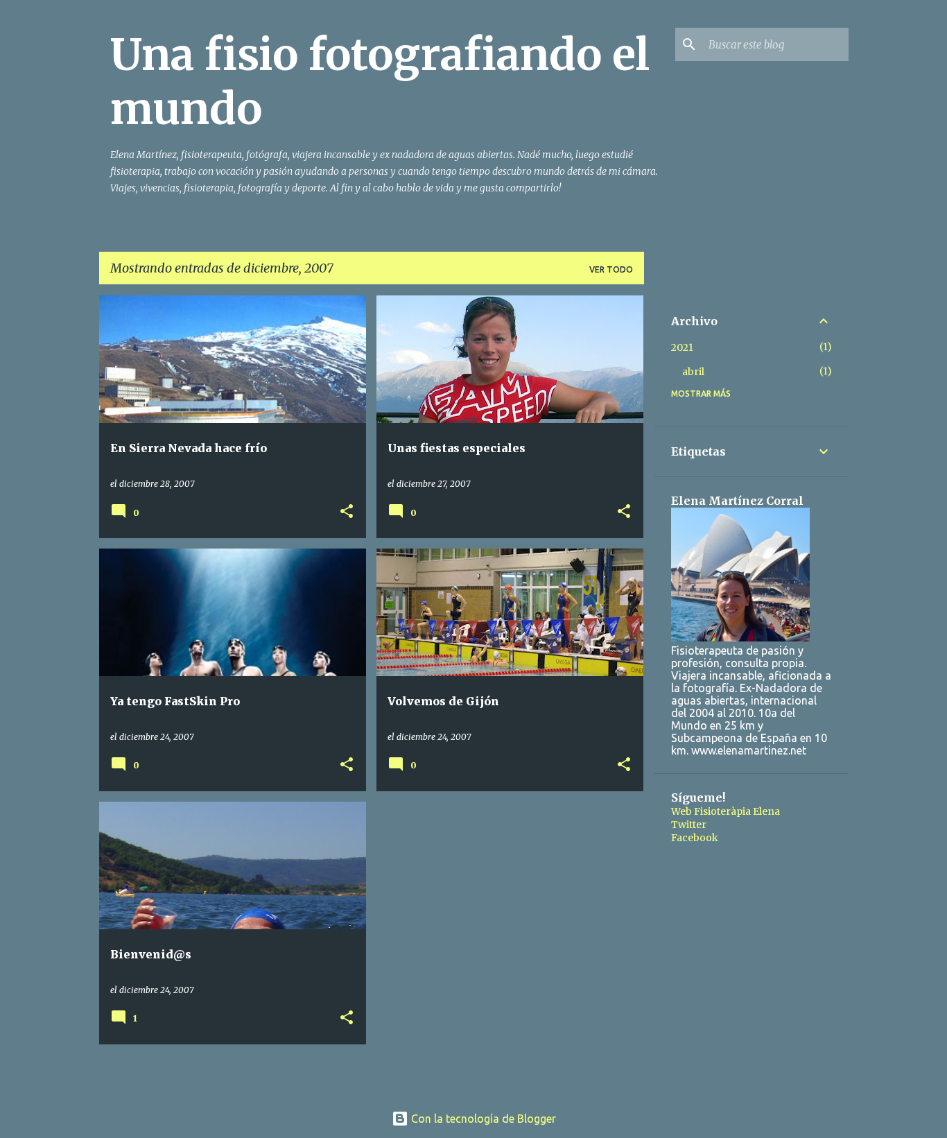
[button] (346, 512)
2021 (682, 347)
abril (693, 371)
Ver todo (611, 269)
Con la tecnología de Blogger (482, 1118)
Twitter (688, 824)
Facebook (694, 837)
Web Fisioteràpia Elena (725, 811)
